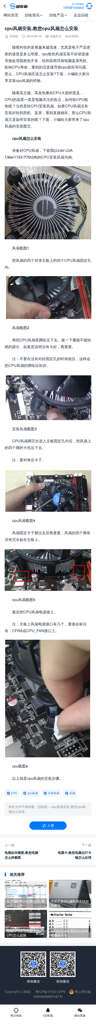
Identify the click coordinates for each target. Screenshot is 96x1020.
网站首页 (10, 15)
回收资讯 (34, 15)
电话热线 (16, 1012)
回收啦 (43, 807)
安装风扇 (53, 793)
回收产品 (58, 15)
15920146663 (73, 6)
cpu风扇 (32, 793)
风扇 (72, 793)
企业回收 (81, 15)
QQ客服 (48, 1012)
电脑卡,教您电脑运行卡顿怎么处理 (74, 855)
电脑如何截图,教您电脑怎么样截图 (21, 855)
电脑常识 (55, 36)
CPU (14, 793)
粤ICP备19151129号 (49, 992)
